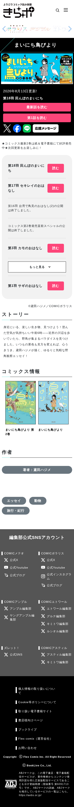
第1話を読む (37, 118)
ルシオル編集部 (57, 631)
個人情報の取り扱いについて (36, 690)
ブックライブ (27, 729)
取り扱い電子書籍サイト (35, 711)
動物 (37, 500)
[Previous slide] (4, 29)
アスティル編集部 (59, 654)
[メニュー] (66, 10)
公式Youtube (19, 567)
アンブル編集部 (20, 608)
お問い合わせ (27, 748)
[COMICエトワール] (63, 28)
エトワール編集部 (59, 608)
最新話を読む (37, 107)
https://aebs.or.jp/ (30, 795)
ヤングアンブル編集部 (22, 617)
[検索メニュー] (58, 10)
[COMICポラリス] (16, 28)
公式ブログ (17, 575)
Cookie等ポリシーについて (37, 702)
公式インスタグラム (59, 576)
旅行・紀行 (15, 510)
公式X (14, 560)
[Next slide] (70, 29)
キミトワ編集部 (57, 623)
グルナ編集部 (56, 616)
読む (55, 168)
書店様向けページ (30, 720)
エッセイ (14, 500)
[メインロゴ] (18, 10)
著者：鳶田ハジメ (37, 470)
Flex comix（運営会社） (35, 738)
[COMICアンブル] (40, 28)
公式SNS (16, 654)
